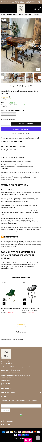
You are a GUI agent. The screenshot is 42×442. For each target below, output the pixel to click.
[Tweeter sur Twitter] (20, 86)
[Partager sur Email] (31, 86)
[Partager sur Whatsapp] (28, 86)
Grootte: (12, 110)
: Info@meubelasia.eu (13, 372)
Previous (2, 45)
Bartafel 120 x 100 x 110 (8, 114)
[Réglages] (35, 8)
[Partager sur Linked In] (25, 86)
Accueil (3, 15)
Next (39, 45)
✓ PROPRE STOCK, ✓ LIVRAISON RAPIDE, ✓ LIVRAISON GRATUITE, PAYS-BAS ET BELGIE (21, 2)
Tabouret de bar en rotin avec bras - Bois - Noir (30, 309)
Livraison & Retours (9, 119)
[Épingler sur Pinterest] (23, 86)
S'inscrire (5, 410)
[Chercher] (6, 8)
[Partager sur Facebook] (17, 86)
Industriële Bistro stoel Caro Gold (10, 309)
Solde (3, 20)
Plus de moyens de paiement (21, 133)
